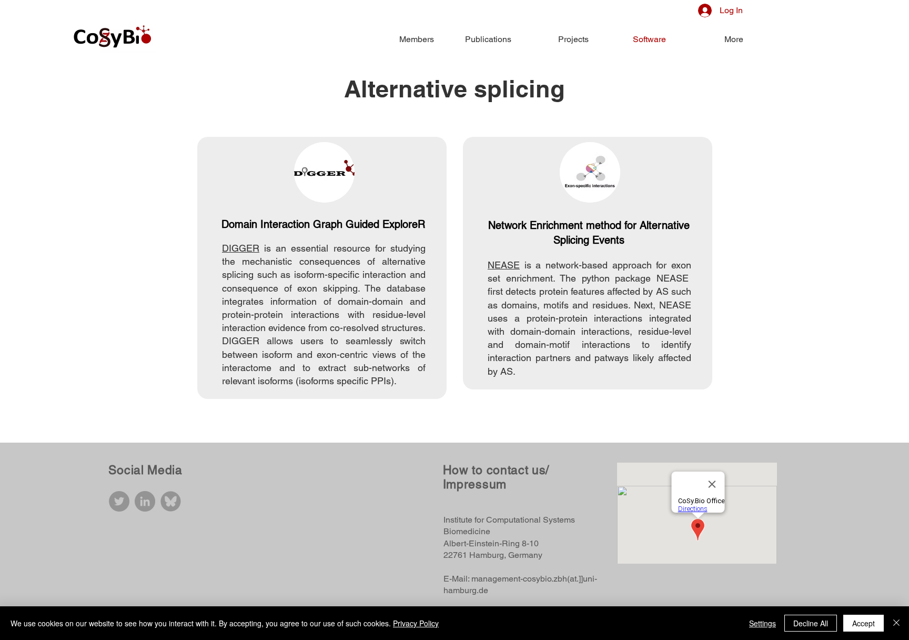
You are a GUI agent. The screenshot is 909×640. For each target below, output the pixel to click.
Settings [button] (762, 623)
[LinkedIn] (145, 501)
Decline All (810, 623)
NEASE (504, 265)
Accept (863, 623)
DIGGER (240, 248)
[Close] (896, 623)
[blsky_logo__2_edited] (170, 501)
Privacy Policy (416, 623)
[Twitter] (119, 501)
